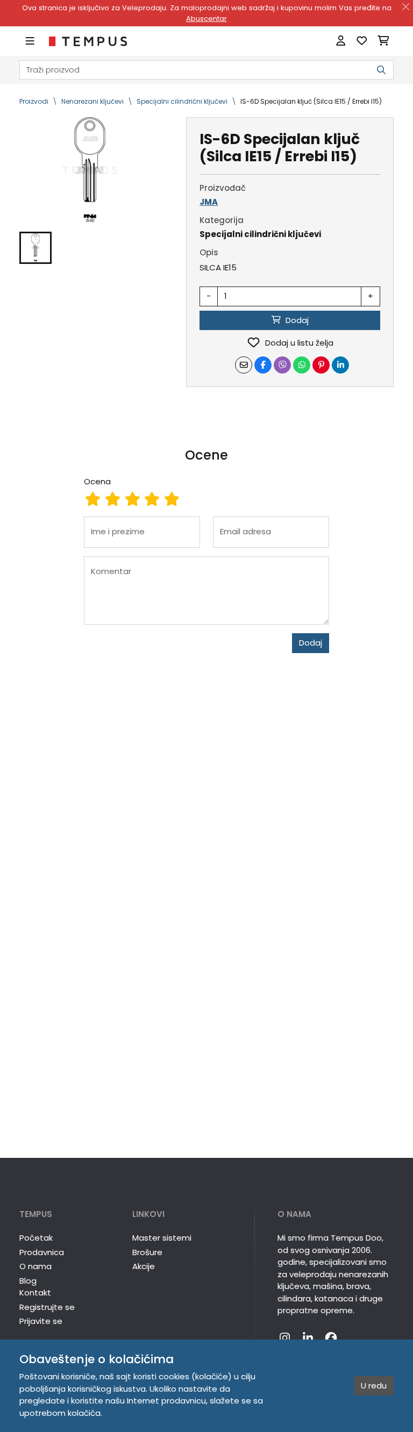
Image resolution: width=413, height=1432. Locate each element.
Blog (28, 1280)
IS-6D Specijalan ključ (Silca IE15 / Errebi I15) (311, 101)
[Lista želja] (361, 41)
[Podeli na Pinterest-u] (321, 365)
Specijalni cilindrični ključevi (182, 101)
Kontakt (35, 1292)
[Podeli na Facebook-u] (263, 365)
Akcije (143, 1266)
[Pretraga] (381, 70)
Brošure (147, 1252)
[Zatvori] (406, 7)
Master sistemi (161, 1237)
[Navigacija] (29, 41)
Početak (36, 1237)
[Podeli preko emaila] (243, 365)
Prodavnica (41, 1252)
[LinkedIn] (308, 1339)
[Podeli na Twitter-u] (282, 365)
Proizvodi (33, 101)
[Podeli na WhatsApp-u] (301, 365)
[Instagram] (284, 1339)
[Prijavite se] (340, 41)
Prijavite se (40, 1321)
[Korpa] (383, 41)
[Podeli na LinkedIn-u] (340, 365)
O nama (35, 1266)
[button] (35, 248)
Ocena (97, 481)
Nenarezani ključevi (92, 101)
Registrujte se (47, 1307)
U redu (374, 1385)
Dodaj (310, 642)
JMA (209, 201)
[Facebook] (331, 1339)
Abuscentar (206, 18)
